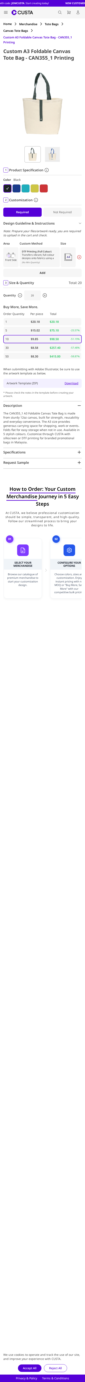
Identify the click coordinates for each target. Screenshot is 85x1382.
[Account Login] (78, 12)
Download (71, 383)
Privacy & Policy (26, 1378)
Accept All (30, 1368)
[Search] (60, 12)
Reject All (55, 1368)
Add (42, 273)
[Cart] (69, 12)
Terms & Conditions (55, 1378)
